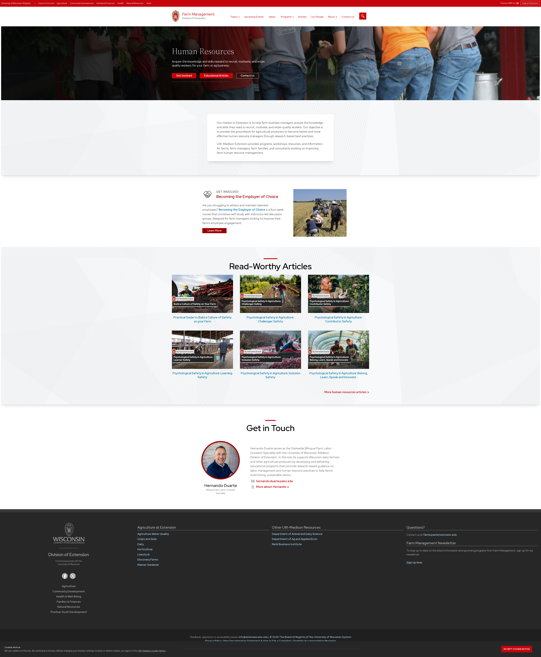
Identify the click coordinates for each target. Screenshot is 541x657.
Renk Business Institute (287, 544)
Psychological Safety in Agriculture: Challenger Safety (270, 319)
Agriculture (69, 586)
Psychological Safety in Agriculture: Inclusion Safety (270, 375)
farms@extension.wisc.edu (440, 535)
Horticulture (145, 549)
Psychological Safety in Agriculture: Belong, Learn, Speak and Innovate (338, 375)
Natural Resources (68, 607)
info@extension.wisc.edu (253, 637)
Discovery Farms (147, 559)
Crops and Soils (147, 539)
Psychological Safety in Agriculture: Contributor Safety (338, 319)
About (331, 16)
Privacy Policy (213, 640)
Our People (317, 16)
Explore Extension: (46, 3)
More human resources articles (345, 392)
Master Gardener (148, 565)
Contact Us (347, 16)
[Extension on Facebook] (65, 578)
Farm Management (198, 14)
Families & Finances (69, 601)
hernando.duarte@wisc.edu (274, 481)
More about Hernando (272, 487)
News (272, 16)
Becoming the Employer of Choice (241, 209)
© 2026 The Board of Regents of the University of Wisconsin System (310, 637)
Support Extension (530, 3)
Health (120, 3)
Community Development (68, 591)
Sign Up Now (414, 562)
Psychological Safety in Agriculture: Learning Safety (202, 375)
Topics (234, 16)
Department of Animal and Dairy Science (297, 534)
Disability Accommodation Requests (314, 640)
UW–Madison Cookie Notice (152, 650)
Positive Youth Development (69, 612)
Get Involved (184, 75)
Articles (302, 16)
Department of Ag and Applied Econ (294, 539)
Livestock (143, 554)
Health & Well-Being (68, 596)
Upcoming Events (254, 16)
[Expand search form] (362, 16)
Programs (286, 16)
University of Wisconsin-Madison (16, 3)
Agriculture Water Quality (153, 534)
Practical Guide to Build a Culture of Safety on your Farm (202, 319)
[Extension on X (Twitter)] (73, 578)
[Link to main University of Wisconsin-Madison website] (69, 542)
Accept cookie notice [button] (517, 649)
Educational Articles (216, 75)
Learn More (214, 230)
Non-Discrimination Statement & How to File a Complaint (257, 640)
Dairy (140, 544)
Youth (148, 3)
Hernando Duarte (220, 485)
